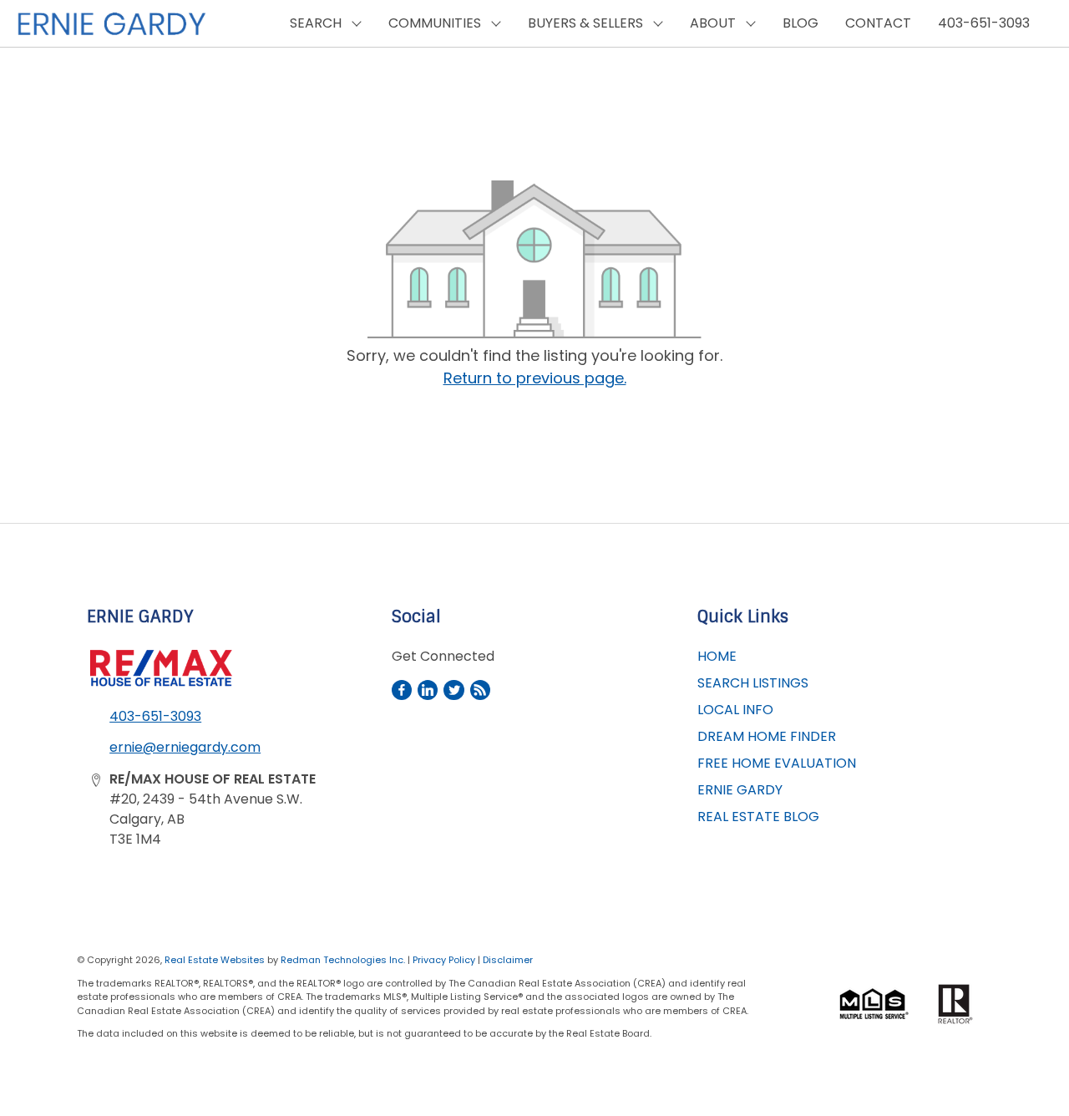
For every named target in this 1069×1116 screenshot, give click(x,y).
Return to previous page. (534, 378)
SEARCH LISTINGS (752, 682)
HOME (717, 656)
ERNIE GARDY (740, 789)
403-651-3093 (984, 23)
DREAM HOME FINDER (766, 736)
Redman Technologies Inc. (344, 959)
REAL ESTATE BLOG (758, 816)
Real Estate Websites (216, 959)
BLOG (800, 23)
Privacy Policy (444, 959)
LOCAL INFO (735, 709)
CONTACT (878, 23)
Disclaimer (508, 959)
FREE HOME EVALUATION (776, 763)
